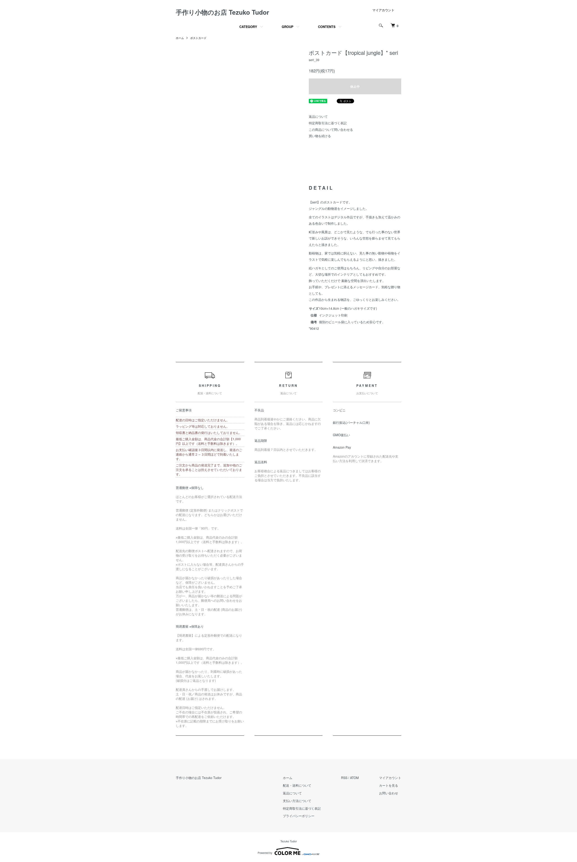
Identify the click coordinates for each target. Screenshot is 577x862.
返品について (318, 116)
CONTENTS (326, 26)
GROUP (287, 26)
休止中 (355, 86)
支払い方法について (297, 800)
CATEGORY (248, 26)
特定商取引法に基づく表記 (328, 123)
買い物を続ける (320, 136)
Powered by (265, 853)
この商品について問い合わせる (331, 129)
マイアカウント (383, 10)
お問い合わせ (388, 793)
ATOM (354, 777)
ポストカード (198, 38)
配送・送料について (297, 785)
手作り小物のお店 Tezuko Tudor (222, 12)
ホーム (180, 38)
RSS (344, 777)
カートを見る (388, 785)
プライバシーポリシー (298, 816)
